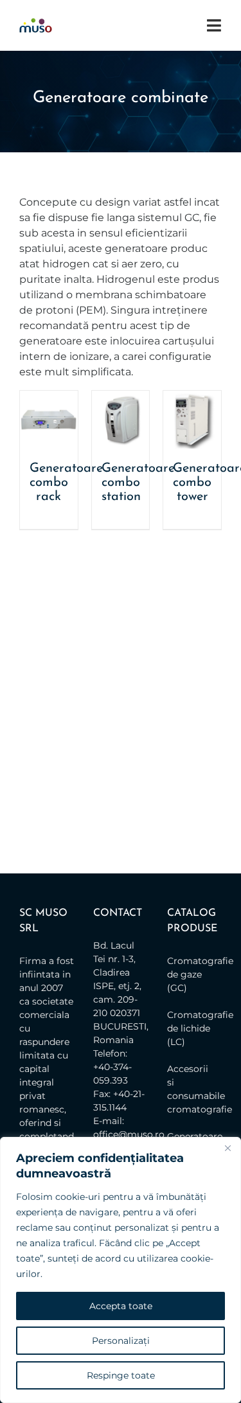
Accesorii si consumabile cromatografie (191, 1089)
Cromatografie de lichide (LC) (191, 1028)
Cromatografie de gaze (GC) (191, 974)
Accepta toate (120, 1306)
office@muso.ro (129, 1134)
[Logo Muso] (35, 23)
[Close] (227, 1148)
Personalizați (121, 1340)
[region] (120, 1270)
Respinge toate (121, 1375)
